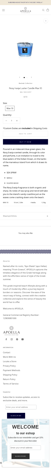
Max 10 (10, 108)
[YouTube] (23, 339)
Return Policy (9, 379)
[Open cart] (48, 10)
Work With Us (9, 357)
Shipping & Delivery (10, 216)
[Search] (43, 10)
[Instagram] (12, 339)
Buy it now (25, 142)
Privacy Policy (9, 365)
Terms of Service (10, 383)
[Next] (31, 77)
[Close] (46, 422)
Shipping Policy (10, 374)
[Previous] (19, 77)
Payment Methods (11, 370)
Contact (6, 352)
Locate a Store (9, 361)
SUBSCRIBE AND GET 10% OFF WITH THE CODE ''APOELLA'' (25, 2)
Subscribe (20, 456)
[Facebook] (6, 339)
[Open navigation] (3, 10)
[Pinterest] (17, 339)
